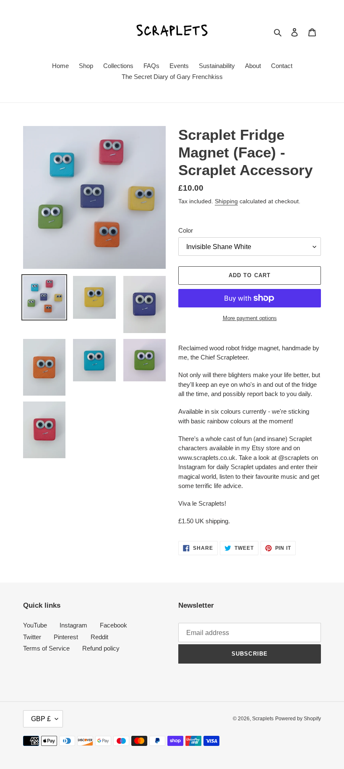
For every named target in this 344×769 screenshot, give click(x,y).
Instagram (73, 625)
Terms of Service (46, 648)
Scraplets (263, 719)
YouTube (35, 625)
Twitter (32, 636)
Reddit (99, 636)
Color (185, 230)
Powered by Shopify (298, 719)
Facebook (113, 625)
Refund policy (101, 648)
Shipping (226, 201)
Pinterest (66, 636)
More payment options (250, 318)
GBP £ (41, 718)
